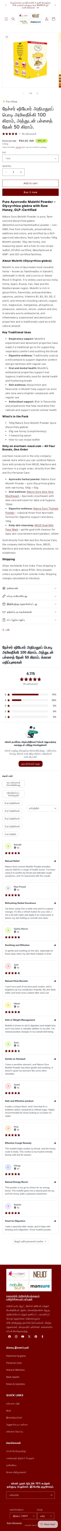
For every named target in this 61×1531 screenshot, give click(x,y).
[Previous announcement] (5, 5)
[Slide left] (23, 93)
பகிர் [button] (7, 629)
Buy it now (30, 192)
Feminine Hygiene (16, 1356)
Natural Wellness (15, 1369)
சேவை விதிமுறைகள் (16, 1472)
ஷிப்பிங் (18, 147)
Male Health (12, 1377)
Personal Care (14, 1363)
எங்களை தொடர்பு (14, 1431)
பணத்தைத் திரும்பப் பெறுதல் (20, 1458)
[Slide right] (37, 93)
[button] (6, 19)
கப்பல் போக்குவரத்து (16, 1451)
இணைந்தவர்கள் (14, 1417)
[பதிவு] (51, 1495)
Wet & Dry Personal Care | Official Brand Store (35, 1525)
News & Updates (15, 1384)
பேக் (4, 152)
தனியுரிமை (11, 1465)
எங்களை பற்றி (13, 1403)
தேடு (8, 1410)
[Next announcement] (55, 5)
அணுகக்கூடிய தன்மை (17, 1424)
